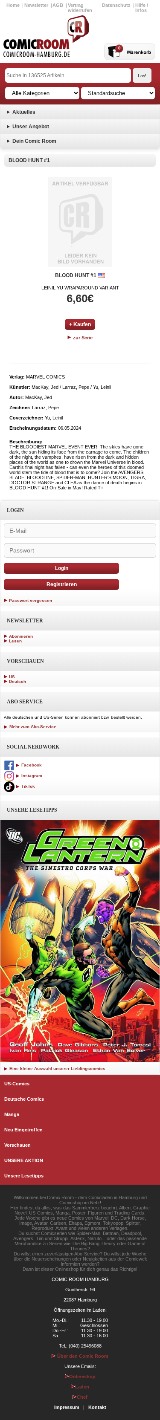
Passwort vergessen (30, 600)
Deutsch (17, 681)
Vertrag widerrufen (80, 8)
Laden (82, 1386)
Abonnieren (21, 636)
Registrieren (62, 584)
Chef (82, 1397)
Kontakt (97, 1407)
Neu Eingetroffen (23, 1129)
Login (61, 568)
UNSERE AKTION (23, 1160)
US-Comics (16, 1083)
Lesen (15, 641)
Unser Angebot (30, 127)
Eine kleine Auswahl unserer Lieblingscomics (56, 1068)
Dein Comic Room (34, 141)
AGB (57, 5)
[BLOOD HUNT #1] (80, 222)
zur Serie (82, 337)
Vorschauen (17, 1145)
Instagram (31, 775)
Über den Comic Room (82, 1356)
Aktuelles (23, 112)
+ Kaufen (80, 324)
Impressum (66, 1407)
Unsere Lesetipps (24, 1175)
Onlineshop (82, 1376)
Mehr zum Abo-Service (32, 726)
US (12, 676)
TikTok (27, 786)
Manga (11, 1114)
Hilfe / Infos (141, 8)
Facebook (31, 765)
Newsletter (36, 5)
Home (13, 5)
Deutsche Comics (24, 1099)
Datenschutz (116, 5)
